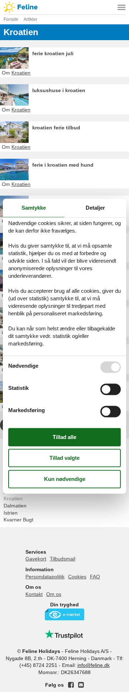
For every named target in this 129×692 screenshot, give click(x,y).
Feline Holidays (64, 7)
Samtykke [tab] (34, 208)
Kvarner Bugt (18, 519)
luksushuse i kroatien (58, 90)
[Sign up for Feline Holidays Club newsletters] (81, 685)
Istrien (11, 513)
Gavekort (35, 559)
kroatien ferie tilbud (56, 127)
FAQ (95, 576)
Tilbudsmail (62, 559)
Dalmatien (15, 506)
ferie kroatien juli (52, 53)
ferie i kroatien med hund (63, 165)
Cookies (77, 576)
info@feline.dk (93, 665)
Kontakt (34, 594)
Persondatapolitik (44, 576)
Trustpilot (64, 634)
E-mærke (64, 614)
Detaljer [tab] (95, 208)
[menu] (121, 7)
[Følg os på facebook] (71, 685)
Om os (53, 594)
